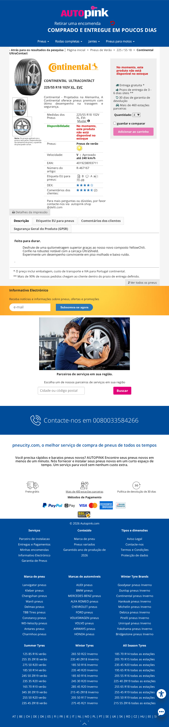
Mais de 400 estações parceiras (84, 491)
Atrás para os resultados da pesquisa (37, 50)
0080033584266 (115, 420)
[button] (161, 693)
